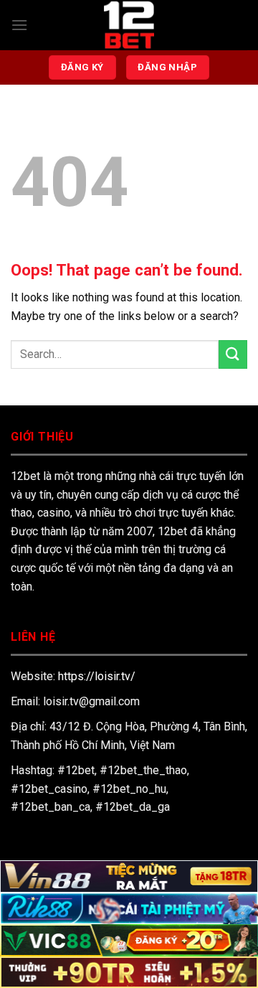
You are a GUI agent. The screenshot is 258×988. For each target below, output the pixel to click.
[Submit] (233, 354)
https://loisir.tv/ (96, 676)
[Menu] (19, 24)
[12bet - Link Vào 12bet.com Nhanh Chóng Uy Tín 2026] (129, 25)
